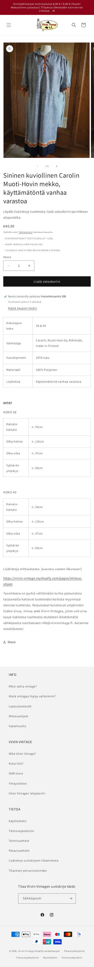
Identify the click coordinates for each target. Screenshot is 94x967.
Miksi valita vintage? (23, 686)
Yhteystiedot (18, 783)
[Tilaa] (71, 898)
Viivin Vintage (26, 950)
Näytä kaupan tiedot (22, 308)
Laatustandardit (20, 706)
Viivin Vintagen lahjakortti (27, 793)
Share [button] (12, 642)
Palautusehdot (19, 851)
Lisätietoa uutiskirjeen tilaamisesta (34, 860)
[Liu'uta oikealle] (56, 166)
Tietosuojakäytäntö (27, 957)
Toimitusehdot (19, 841)
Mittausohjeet (18, 716)
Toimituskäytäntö (71, 957)
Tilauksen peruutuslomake (28, 870)
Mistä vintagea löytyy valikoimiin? (32, 696)
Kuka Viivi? (16, 763)
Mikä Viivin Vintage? (22, 754)
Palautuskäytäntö (74, 951)
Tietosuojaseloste (21, 831)
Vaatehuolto (17, 726)
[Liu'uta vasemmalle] (37, 166)
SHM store (16, 773)
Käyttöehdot (18, 821)
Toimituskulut (25, 232)
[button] (9, 25)
